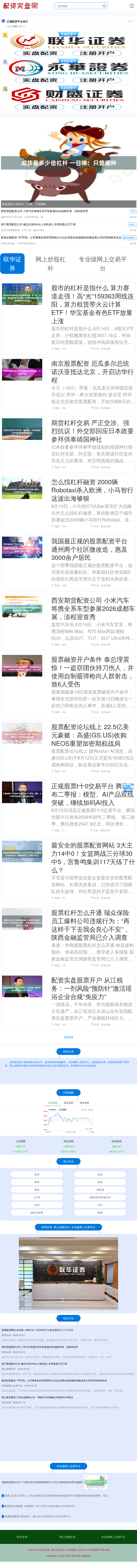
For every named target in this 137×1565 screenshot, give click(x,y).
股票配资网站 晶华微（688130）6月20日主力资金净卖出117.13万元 (37, 1330)
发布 (36, 1174)
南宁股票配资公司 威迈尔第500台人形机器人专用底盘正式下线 (38, 224)
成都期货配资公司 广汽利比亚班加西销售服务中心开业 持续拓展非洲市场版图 (42, 1482)
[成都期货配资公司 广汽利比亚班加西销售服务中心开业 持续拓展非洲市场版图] (95, 1482)
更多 (129, 21)
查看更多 (68, 1037)
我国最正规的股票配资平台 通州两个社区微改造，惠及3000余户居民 (89, 549)
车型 (133, 211)
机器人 (132, 224)
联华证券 (22, 1537)
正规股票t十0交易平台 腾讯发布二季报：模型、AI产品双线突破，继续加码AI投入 (93, 794)
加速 (100, 1182)
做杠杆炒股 (37, 1212)
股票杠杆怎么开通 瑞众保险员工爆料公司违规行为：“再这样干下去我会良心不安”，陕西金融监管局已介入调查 (90, 925)
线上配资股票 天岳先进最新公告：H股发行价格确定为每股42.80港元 (37, 1397)
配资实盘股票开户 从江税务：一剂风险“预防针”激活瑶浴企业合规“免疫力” (91, 988)
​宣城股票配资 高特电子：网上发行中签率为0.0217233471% (37, 1516)
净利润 (100, 1189)
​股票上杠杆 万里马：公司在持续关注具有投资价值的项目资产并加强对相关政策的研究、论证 (56, 1495)
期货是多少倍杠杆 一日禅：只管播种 (24, 204)
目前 (36, 1205)
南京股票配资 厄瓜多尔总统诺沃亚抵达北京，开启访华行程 (92, 371)
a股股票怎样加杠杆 (100, 1197)
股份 (36, 1189)
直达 (100, 1174)
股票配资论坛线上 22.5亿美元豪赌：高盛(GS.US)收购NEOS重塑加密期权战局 (90, 734)
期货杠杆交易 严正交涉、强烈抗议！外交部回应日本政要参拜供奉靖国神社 (92, 430)
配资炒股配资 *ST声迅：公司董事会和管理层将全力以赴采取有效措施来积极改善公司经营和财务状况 (61, 237)
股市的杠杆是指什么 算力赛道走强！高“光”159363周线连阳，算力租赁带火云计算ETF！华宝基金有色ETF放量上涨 (92, 304)
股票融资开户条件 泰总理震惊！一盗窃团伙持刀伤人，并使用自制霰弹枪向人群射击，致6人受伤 (92, 671)
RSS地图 (93, 1549)
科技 (36, 1182)
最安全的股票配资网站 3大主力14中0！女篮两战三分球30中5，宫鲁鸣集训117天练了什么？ (93, 857)
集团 (100, 1212)
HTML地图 (104, 1549)
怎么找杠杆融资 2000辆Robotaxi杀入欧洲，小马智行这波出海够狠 (92, 490)
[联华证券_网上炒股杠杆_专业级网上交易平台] (21, 5)
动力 (100, 1205)
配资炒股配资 (129, 237)
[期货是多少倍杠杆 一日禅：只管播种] (68, 162)
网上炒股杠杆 (68, 1537)
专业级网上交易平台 (113, 1537)
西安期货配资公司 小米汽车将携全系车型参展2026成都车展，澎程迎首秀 (44, 211)
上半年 (37, 1197)
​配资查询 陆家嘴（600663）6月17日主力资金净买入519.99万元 (40, 1506)
